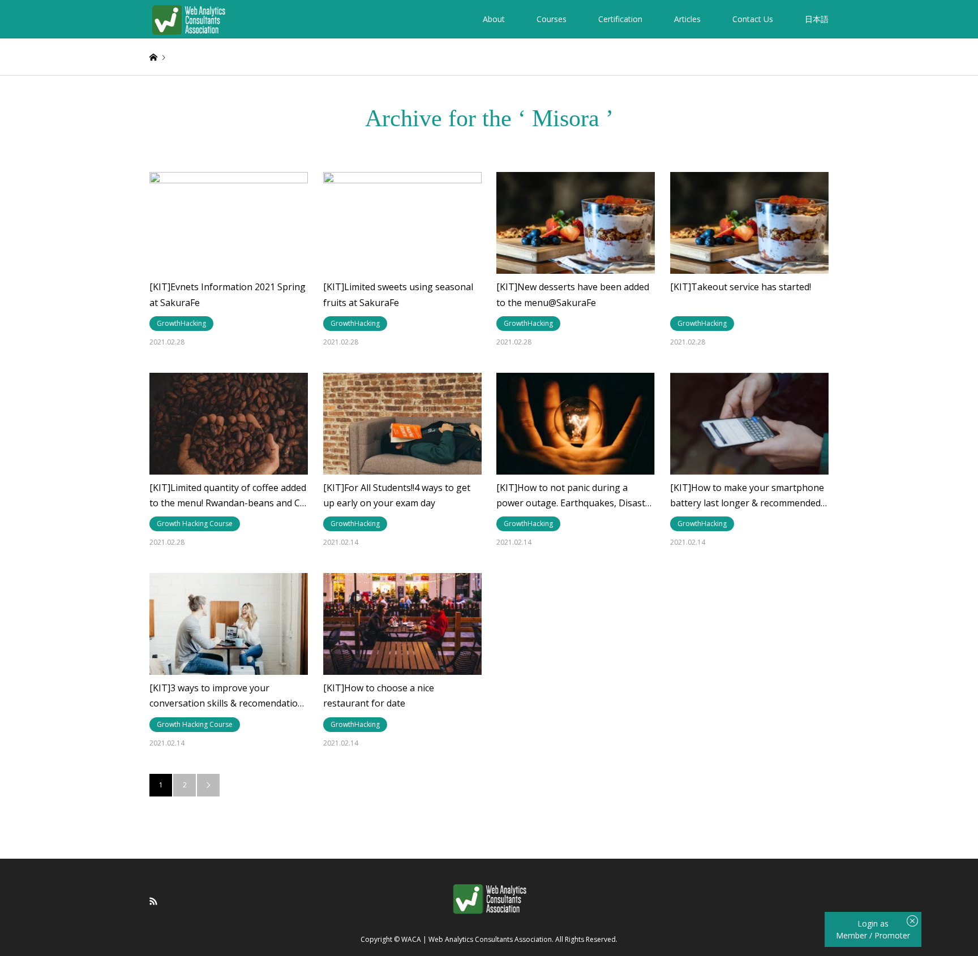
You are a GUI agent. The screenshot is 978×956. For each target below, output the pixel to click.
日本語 (817, 19)
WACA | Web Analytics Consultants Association (476, 939)
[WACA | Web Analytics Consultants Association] (188, 19)
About (494, 19)
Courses (552, 19)
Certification (620, 19)
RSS (153, 901)
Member (852, 935)
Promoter (892, 935)
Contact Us (752, 19)
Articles (687, 19)
